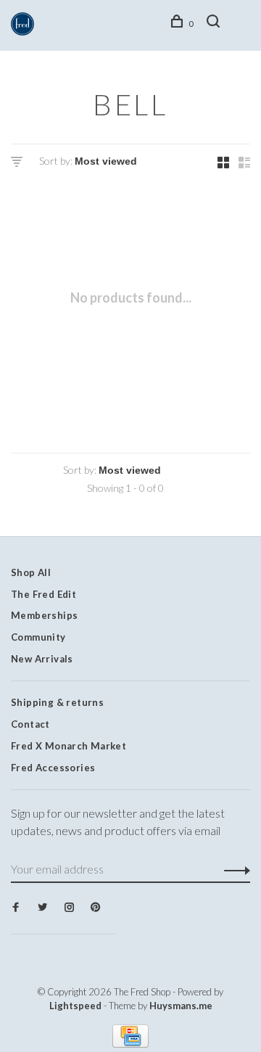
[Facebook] (15, 907)
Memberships (44, 615)
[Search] (216, 23)
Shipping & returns (57, 702)
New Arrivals (42, 659)
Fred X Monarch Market (68, 746)
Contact (30, 724)
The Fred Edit (43, 594)
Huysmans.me (180, 1005)
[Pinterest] (95, 907)
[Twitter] (42, 907)
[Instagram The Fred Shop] (69, 907)
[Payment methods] (130, 1043)
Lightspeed (75, 1005)
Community (38, 637)
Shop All (31, 572)
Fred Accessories (53, 767)
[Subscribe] (233, 869)
